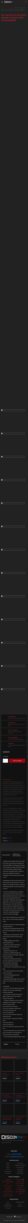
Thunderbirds (20, 1191)
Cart (8, 1169)
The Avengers (20, 1189)
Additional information (17, 855)
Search (18, 2)
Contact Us (20, 1163)
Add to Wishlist (8, 764)
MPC (20, 1204)
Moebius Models (8, 1195)
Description (6, 855)
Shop (8, 1165)
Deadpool (8, 1193)
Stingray (20, 1187)
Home (2, 8)
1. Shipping (8, 1179)
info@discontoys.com (17, 1156)
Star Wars (9, 8)
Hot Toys (8, 838)
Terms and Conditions (20, 1170)
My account (8, 1171)
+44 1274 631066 (16, 1154)
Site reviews (20, 1173)
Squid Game (20, 1183)
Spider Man (20, 1181)
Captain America (8, 1191)
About (8, 1167)
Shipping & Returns (20, 1165)
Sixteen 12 (20, 1206)
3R (8, 1202)
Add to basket (17, 760)
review (9, 746)
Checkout (8, 1173)
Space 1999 (20, 1179)
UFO (20, 1193)
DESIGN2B (22, 1220)
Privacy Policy (20, 1167)
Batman (8, 1189)
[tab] (6, 855)
